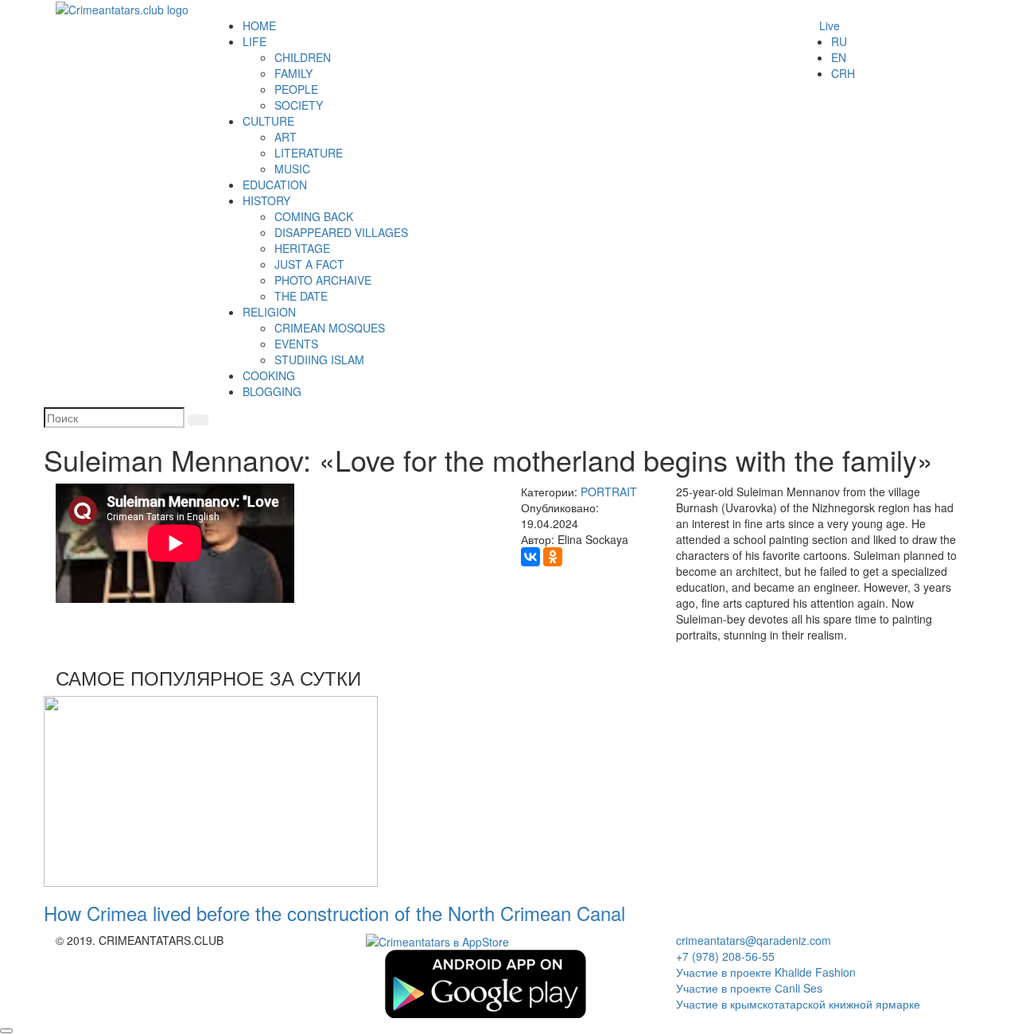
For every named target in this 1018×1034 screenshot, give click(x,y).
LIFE (254, 41)
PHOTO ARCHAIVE (322, 280)
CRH (843, 73)
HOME (259, 25)
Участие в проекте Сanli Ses (749, 988)
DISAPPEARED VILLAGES (341, 232)
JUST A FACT (309, 264)
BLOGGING (272, 391)
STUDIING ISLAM (319, 359)
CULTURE (268, 121)
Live (829, 25)
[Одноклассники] (552, 556)
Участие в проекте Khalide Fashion (766, 972)
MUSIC (292, 169)
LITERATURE (308, 153)
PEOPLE (296, 89)
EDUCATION (275, 184)
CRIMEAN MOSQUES (329, 328)
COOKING (269, 375)
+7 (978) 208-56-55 (725, 956)
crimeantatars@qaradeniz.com (753, 940)
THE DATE (301, 296)
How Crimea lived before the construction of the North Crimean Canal (334, 913)
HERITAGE (302, 248)
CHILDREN (302, 57)
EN (838, 57)
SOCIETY (298, 105)
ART (285, 137)
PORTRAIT (609, 492)
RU (839, 41)
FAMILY (293, 73)
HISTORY (266, 200)
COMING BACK (313, 216)
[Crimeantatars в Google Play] (485, 982)
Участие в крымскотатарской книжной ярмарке (798, 1004)
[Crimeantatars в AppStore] (437, 940)
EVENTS (296, 344)
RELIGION (269, 312)
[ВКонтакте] (530, 556)
